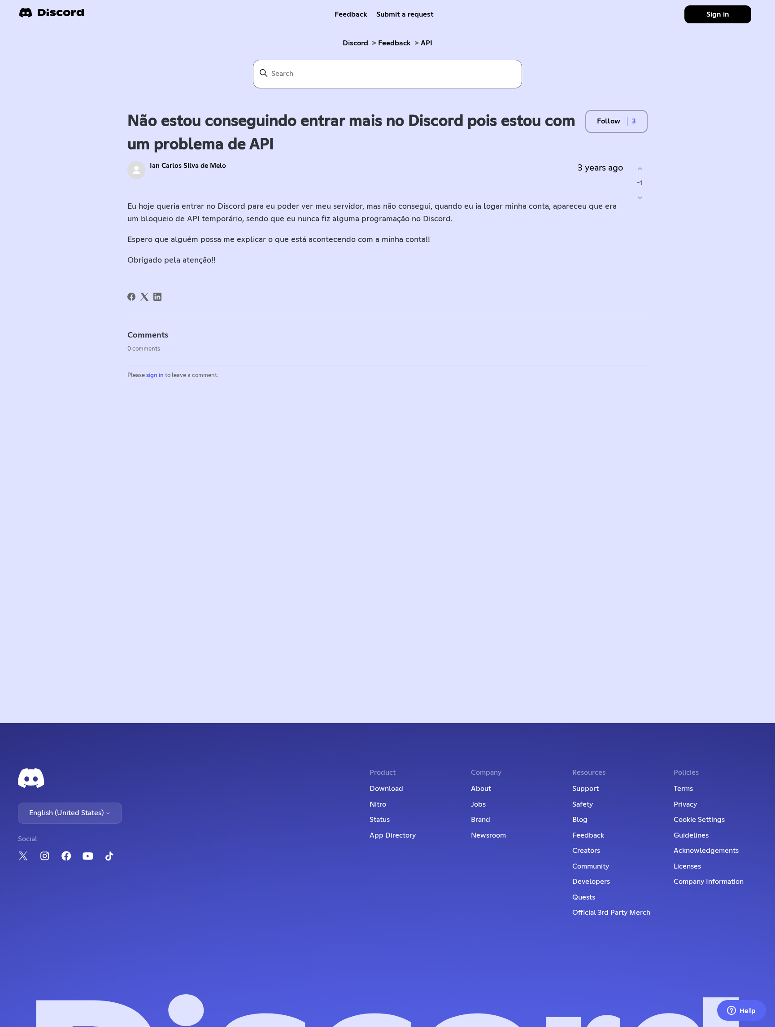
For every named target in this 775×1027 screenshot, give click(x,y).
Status (380, 819)
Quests (583, 897)
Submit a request (405, 14)
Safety (582, 804)
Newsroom (488, 835)
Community (590, 866)
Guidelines (691, 835)
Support (585, 788)
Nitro (378, 804)
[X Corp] (144, 297)
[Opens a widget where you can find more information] (741, 1011)
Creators (586, 850)
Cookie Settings (699, 819)
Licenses (687, 866)
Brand (480, 819)
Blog (580, 819)
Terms (683, 788)
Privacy (685, 804)
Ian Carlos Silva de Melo (188, 165)
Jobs (478, 804)
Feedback (351, 14)
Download (386, 788)
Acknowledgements (706, 850)
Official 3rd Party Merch (611, 912)
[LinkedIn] (157, 297)
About (481, 788)
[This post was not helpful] (640, 197)
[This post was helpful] (640, 169)
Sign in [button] (717, 14)
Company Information (709, 881)
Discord (355, 43)
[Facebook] (131, 297)
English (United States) (67, 812)
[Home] (51, 15)
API (426, 43)
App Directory (393, 835)
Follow (608, 121)
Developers (591, 881)
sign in (155, 375)
